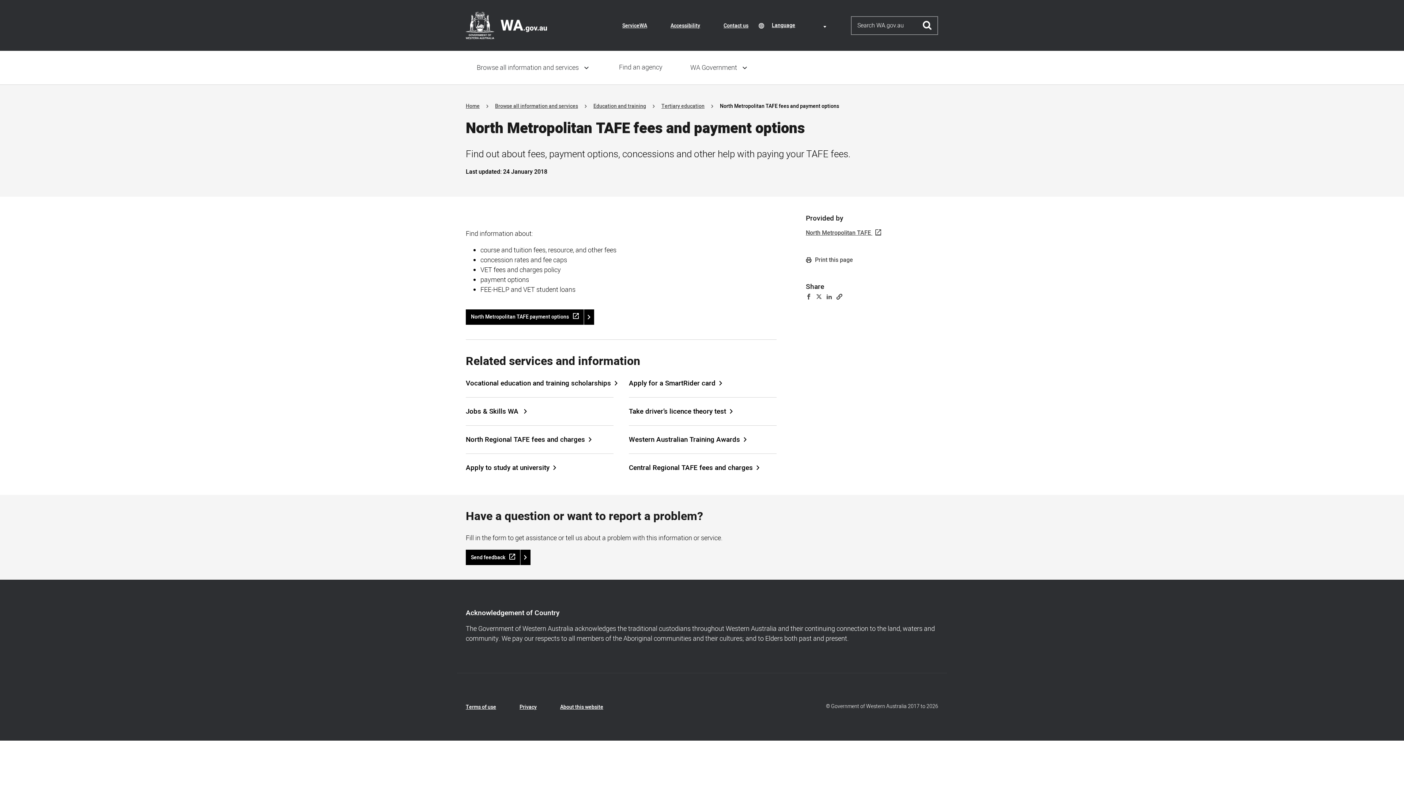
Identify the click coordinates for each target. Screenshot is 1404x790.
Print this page (833, 260)
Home (473, 106)
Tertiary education (683, 106)
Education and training (619, 106)
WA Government (713, 68)
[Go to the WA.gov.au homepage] (506, 25)
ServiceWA (634, 26)
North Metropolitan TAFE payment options (520, 317)
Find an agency (641, 67)
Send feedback (488, 557)
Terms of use (481, 707)
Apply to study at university (508, 468)
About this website (581, 707)
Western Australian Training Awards (684, 439)
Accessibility (685, 26)
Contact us (736, 26)
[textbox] (800, 25)
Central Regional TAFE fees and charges (691, 468)
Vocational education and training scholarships (538, 383)
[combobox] (800, 25)
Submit (927, 25)
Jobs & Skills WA (493, 411)
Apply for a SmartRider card (672, 383)
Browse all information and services (528, 68)
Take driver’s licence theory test (677, 411)
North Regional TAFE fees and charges (525, 439)
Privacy (528, 707)
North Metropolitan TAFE (838, 233)
